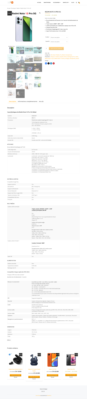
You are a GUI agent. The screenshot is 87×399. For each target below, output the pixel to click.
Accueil (39, 2)
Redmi (18, 8)
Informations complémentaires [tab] (27, 101)
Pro (61, 55)
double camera (63, 56)
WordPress (49, 395)
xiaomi (77, 58)
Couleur (47, 37)
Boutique (13, 8)
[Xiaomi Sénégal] (10, 2)
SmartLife (65, 2)
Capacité (47, 41)
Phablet (57, 55)
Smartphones (47, 2)
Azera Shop (38, 395)
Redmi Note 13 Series (59, 58)
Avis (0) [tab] (41, 101)
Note (54, 55)
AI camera (56, 56)
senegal (67, 58)
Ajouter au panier (56, 48)
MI (51, 55)
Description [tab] (12, 101)
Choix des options (15, 375)
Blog (73, 2)
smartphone (72, 58)
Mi (72, 56)
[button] (40, 13)
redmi (76, 56)
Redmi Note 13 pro (49, 58)
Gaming (69, 56)
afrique (52, 56)
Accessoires (56, 2)
